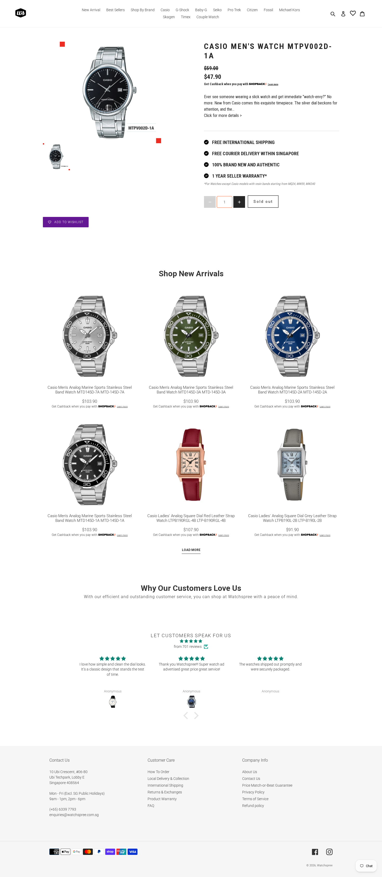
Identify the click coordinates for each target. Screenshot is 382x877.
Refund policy (253, 806)
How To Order (158, 772)
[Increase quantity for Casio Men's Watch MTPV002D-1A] (239, 202)
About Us (249, 772)
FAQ (151, 806)
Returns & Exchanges (165, 792)
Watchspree (325, 865)
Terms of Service (255, 799)
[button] (187, 715)
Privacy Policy (253, 792)
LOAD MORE (191, 550)
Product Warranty (162, 799)
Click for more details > (223, 115)
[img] (191, 641)
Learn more (273, 84)
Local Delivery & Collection (168, 778)
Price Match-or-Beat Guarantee (267, 785)
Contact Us (251, 778)
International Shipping (165, 785)
